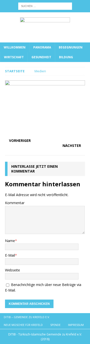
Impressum (76, 325)
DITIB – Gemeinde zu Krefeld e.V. (27, 317)
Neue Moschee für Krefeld (23, 325)
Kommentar (14, 202)
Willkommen (15, 47)
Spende (55, 325)
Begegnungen (70, 47)
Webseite (12, 270)
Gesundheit (41, 57)
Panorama (42, 47)
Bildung (66, 57)
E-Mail (10, 255)
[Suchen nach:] (45, 5)
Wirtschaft (14, 57)
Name (10, 240)
